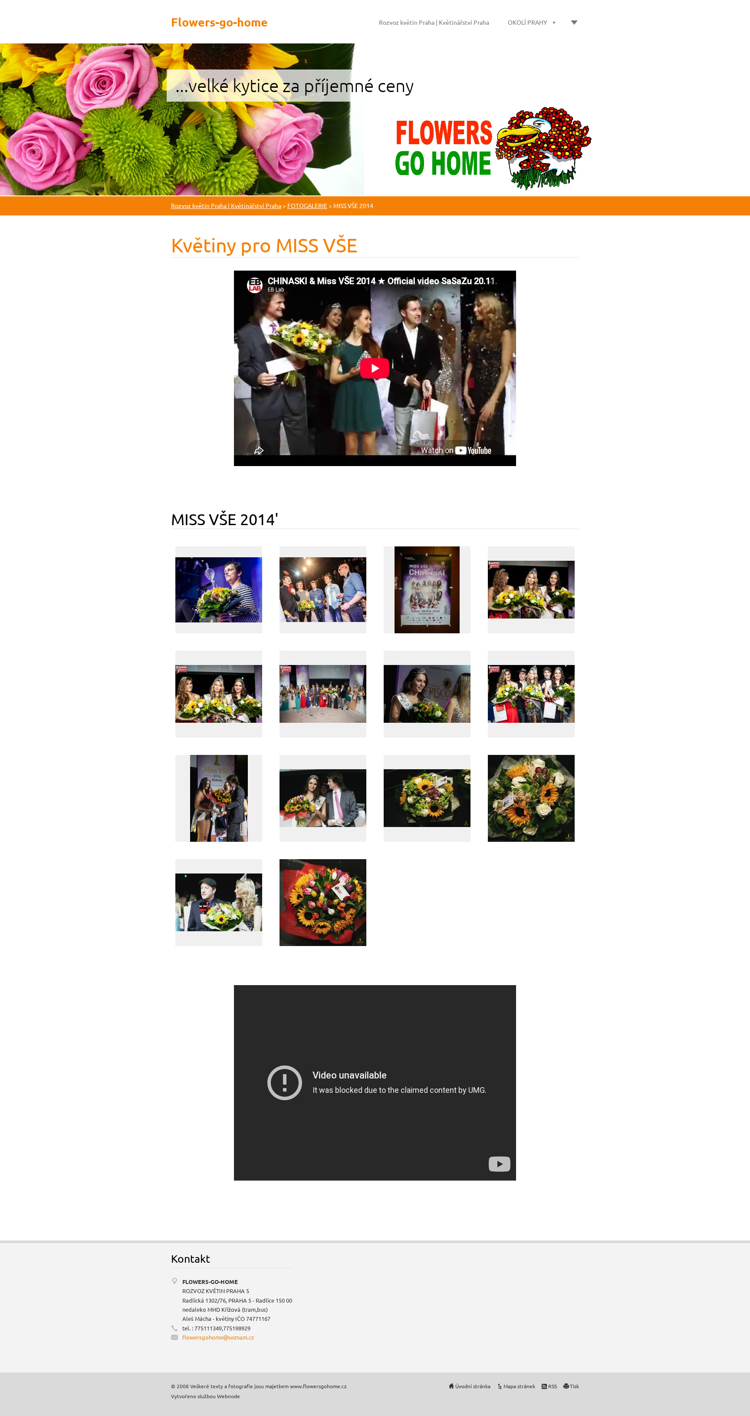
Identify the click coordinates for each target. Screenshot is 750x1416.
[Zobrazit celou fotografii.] (218, 590)
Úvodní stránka (472, 1386)
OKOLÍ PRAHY (527, 22)
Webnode (228, 1396)
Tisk (574, 1386)
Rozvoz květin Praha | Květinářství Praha (434, 22)
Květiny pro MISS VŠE (264, 244)
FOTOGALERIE (307, 205)
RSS (552, 1386)
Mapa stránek (519, 1386)
